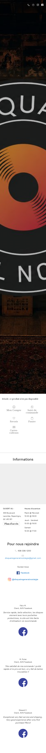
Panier (32, 421)
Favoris (14, 421)
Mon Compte (14, 410)
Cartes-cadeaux (14, 431)
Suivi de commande (32, 411)
